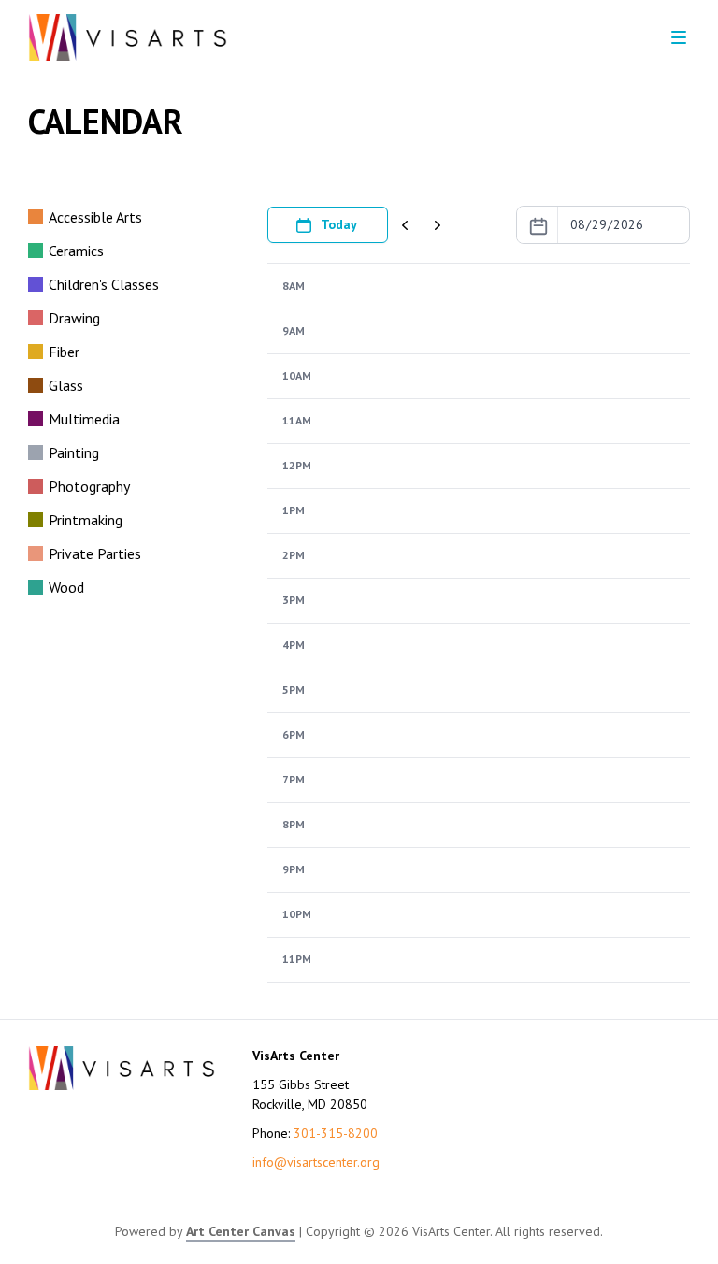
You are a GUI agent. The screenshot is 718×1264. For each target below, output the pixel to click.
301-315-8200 (336, 1133)
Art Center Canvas (240, 1231)
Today (339, 224)
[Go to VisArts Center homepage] (127, 37)
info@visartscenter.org (316, 1162)
